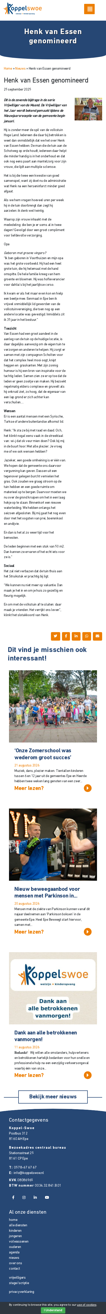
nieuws (14, 1258)
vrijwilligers (17, 1278)
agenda (14, 1252)
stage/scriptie (19, 1283)
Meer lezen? (29, 788)
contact (14, 1269)
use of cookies (86, 1305)
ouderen (15, 1247)
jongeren (15, 1236)
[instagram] (24, 1198)
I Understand (53, 1310)
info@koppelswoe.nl (29, 1173)
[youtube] (47, 1198)
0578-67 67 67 (25, 1168)
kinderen (15, 1231)
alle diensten (18, 1225)
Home (8, 68)
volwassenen (18, 1242)
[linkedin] (35, 1198)
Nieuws (20, 68)
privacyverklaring (21, 1292)
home (13, 1220)
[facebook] (13, 1198)
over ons (15, 1263)
